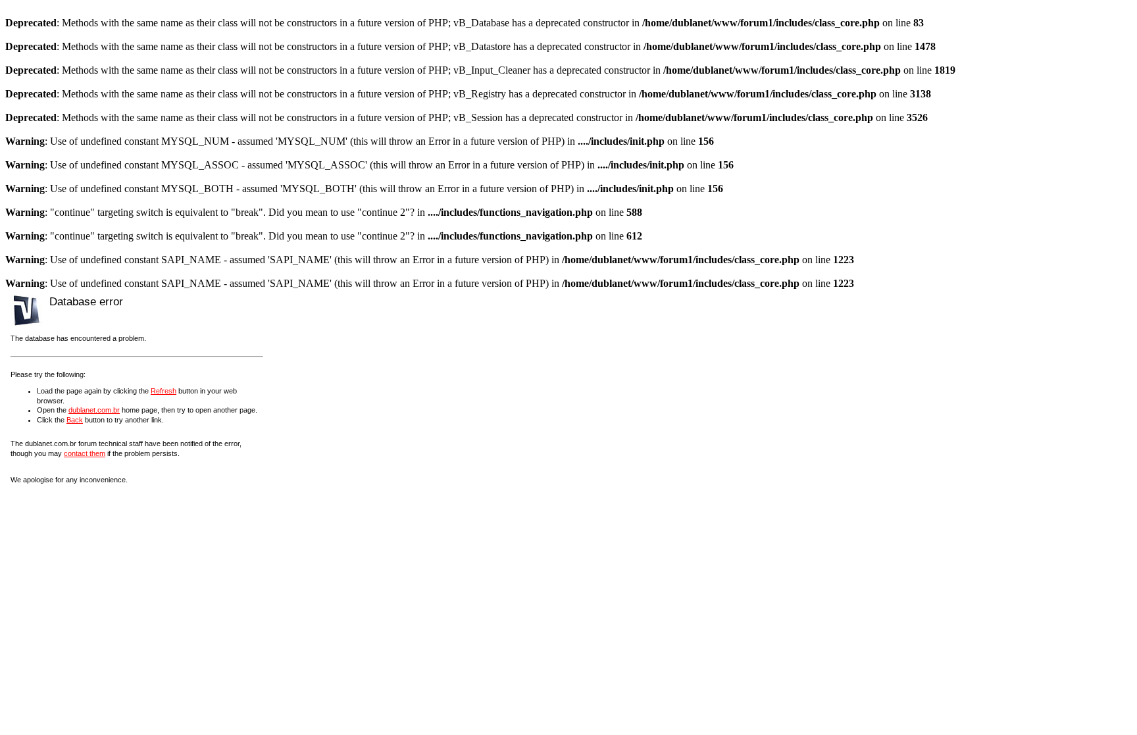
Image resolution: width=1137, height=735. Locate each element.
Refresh (163, 391)
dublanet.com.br (94, 410)
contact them (84, 453)
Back (74, 420)
